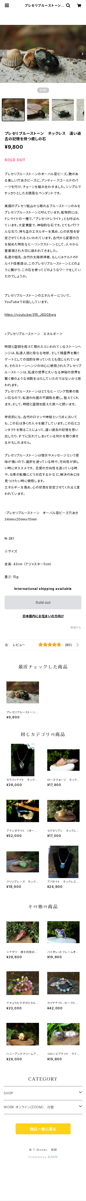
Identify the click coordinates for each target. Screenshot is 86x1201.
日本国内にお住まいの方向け (43, 616)
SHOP (8, 1093)
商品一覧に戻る (43, 1129)
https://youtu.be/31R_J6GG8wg (30, 315)
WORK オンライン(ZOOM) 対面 (29, 1107)
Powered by (38, 1157)
